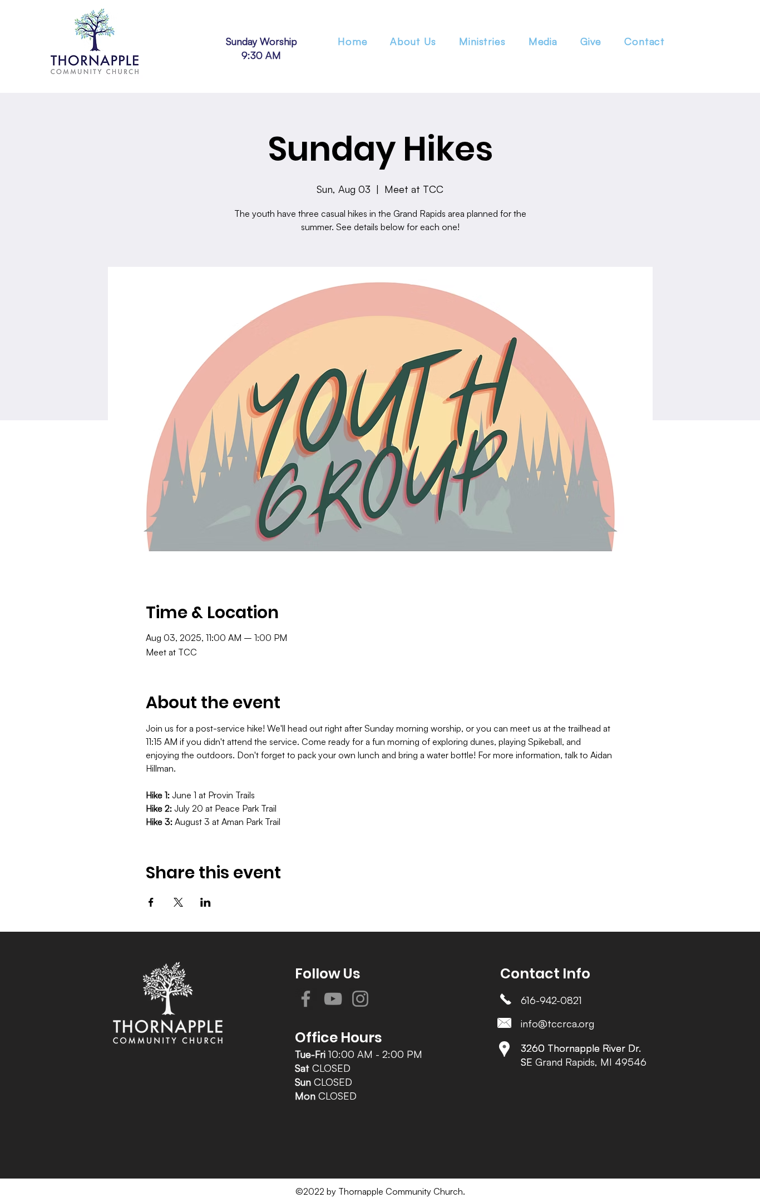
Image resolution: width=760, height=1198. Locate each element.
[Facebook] (306, 999)
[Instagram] (360, 999)
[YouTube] (333, 999)
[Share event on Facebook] (151, 902)
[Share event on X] (178, 902)
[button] (482, 41)
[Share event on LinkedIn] (205, 902)
